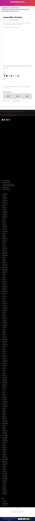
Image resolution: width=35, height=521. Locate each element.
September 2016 (5, 291)
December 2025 (5, 193)
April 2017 (4, 279)
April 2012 (4, 373)
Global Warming (13, 86)
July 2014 (4, 329)
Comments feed (5, 503)
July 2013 (4, 348)
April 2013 (4, 353)
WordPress (17, 512)
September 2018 (5, 255)
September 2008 (5, 440)
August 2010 (4, 408)
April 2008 (4, 449)
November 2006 (5, 459)
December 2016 (5, 286)
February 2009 (5, 432)
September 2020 (5, 231)
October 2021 (5, 214)
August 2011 (4, 387)
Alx (22, 512)
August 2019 (4, 241)
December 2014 (5, 322)
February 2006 (5, 473)
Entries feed (4, 501)
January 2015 (5, 320)
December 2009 (5, 421)
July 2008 (4, 444)
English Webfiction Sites (6, 7)
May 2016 (4, 298)
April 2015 (4, 315)
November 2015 (5, 308)
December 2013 (5, 339)
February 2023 (5, 197)
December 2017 (5, 267)
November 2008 (5, 437)
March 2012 (4, 375)
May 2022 (4, 205)
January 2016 (5, 305)
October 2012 (5, 363)
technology (27, 86)
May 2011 (4, 392)
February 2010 (5, 418)
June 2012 (4, 370)
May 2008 (4, 447)
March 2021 (4, 224)
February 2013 (5, 356)
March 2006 (4, 471)
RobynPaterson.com (17, 2)
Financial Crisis (8, 86)
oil (21, 86)
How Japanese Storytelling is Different (22, 9)
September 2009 (5, 423)
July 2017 (4, 274)
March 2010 (4, 416)
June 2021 (4, 219)
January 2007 (5, 456)
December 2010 (5, 401)
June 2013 (4, 349)
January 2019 (5, 250)
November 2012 (5, 361)
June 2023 (4, 195)
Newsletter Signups (5, 11)
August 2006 (4, 464)
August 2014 (4, 327)
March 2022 (4, 209)
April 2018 (4, 260)
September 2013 (5, 344)
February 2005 (5, 492)
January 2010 (5, 420)
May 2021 (4, 221)
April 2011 (4, 394)
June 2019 (4, 245)
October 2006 (5, 461)
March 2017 (4, 281)
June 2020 (4, 233)
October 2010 (5, 404)
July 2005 (4, 483)
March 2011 (4, 396)
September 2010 (5, 406)
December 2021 (5, 212)
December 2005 (5, 476)
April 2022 (4, 207)
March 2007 (4, 454)
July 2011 (4, 389)
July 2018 (4, 257)
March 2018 (4, 262)
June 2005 (4, 485)
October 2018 (5, 253)
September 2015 (5, 310)
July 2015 (4, 313)
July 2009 (4, 425)
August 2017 (4, 272)
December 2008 (5, 435)
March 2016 (4, 301)
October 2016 (5, 289)
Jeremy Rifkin (18, 86)
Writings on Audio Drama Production (8, 9)
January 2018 (5, 265)
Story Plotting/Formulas (15, 7)
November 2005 (5, 478)
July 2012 (4, 368)
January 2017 (5, 284)
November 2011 (5, 382)
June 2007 (4, 452)
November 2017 (5, 269)
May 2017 (4, 277)
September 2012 (5, 365)
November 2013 (5, 341)
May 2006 (4, 468)
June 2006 (4, 466)
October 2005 (5, 480)
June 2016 (4, 296)
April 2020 (4, 236)
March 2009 (4, 430)
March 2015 (4, 317)
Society (24, 86)
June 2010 (4, 411)
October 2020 (5, 229)
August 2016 (4, 293)
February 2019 (5, 248)
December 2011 (5, 380)
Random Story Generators (14, 11)
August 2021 (4, 217)
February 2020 (5, 238)
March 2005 (4, 490)
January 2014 (5, 337)
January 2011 (5, 399)
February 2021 (5, 226)
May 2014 (4, 332)
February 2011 (5, 397)
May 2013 (4, 351)
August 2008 (4, 442)
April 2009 (4, 428)
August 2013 (4, 346)
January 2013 (5, 358)
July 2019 (4, 243)
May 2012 (4, 372)
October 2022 (5, 202)
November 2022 (5, 200)
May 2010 (4, 413)
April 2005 (4, 488)
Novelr (23, 100)
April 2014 (4, 334)
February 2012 (5, 377)
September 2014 (5, 325)
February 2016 (5, 303)
